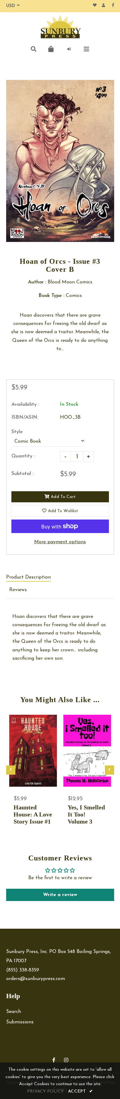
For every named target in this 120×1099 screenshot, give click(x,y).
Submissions (20, 1022)
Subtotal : (22, 473)
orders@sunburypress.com (35, 978)
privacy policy (45, 1091)
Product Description (28, 577)
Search (13, 1011)
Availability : (25, 404)
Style (17, 431)
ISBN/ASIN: (24, 417)
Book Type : (51, 295)
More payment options (60, 542)
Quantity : (23, 456)
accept (80, 1091)
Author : (37, 282)
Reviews (18, 589)
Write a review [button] (60, 894)
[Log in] (69, 49)
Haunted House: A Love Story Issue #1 (33, 814)
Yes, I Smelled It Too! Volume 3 (86, 814)
